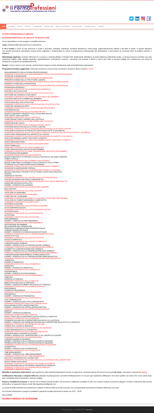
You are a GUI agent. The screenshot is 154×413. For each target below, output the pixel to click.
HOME (3, 26)
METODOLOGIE (48, 26)
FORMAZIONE (38, 26)
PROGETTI (28, 26)
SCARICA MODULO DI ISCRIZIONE (20, 398)
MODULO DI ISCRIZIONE (63, 26)
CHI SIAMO (11, 26)
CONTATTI (101, 26)
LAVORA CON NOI (90, 26)
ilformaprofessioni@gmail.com (44, 384)
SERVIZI (19, 26)
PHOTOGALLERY (77, 26)
